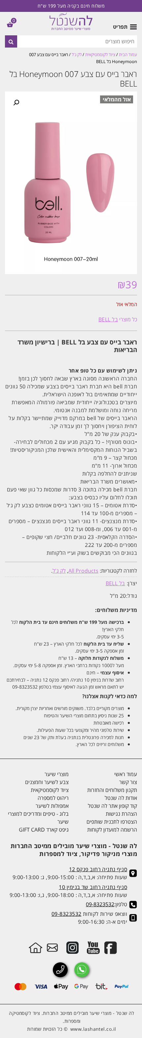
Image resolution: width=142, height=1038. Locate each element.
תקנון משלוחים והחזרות (112, 790)
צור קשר (128, 782)
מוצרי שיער (57, 774)
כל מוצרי (117, 319)
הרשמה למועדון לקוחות (112, 829)
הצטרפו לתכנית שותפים (112, 821)
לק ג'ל (77, 54)
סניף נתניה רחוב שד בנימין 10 (93, 887)
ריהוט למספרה (53, 798)
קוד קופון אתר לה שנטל (112, 805)
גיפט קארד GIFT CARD (44, 829)
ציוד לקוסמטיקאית (100, 54)
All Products (83, 570)
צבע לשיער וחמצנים (47, 782)
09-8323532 (100, 904)
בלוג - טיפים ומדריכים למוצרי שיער (38, 817)
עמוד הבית (128, 54)
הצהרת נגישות (121, 813)
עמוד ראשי (125, 774)
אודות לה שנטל (121, 798)
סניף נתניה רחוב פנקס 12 (98, 869)
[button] (16, 103)
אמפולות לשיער (52, 805)
